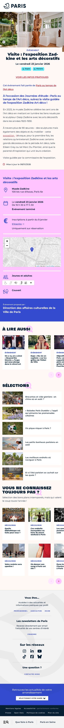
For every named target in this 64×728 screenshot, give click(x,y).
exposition (9, 135)
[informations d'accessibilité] (18, 282)
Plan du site (53, 713)
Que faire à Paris (24, 722)
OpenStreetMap (50, 266)
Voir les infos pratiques (32, 77)
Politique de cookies (36, 713)
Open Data (19, 713)
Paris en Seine (48, 722)
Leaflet (37, 266)
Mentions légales (13, 708)
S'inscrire (17, 224)
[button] (31, 249)
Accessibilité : (41, 708)
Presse (8, 713)
